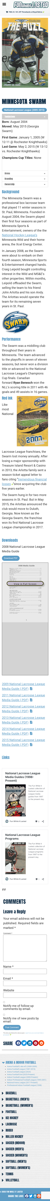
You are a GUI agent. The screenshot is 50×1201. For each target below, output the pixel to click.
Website (8, 990)
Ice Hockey (12, 1118)
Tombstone (10, 116)
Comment (7, 933)
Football (11, 1111)
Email (8, 978)
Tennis (9, 1174)
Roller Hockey (14, 1136)
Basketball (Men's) (17, 1099)
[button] (4, 4)
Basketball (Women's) (19, 1105)
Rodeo (9, 1130)
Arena (7, 173)
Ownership (9, 184)
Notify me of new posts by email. (21, 1020)
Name (8, 966)
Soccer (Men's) (15, 1149)
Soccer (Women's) (17, 1155)
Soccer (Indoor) (15, 1143)
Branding (9, 178)
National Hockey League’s (19, 235)
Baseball (11, 1093)
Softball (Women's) (18, 1167)
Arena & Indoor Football (21, 1062)
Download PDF (11, 558)
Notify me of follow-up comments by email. (18, 1007)
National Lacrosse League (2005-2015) (24, 110)
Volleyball (12, 1180)
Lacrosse (11, 1124)
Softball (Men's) (16, 1161)
